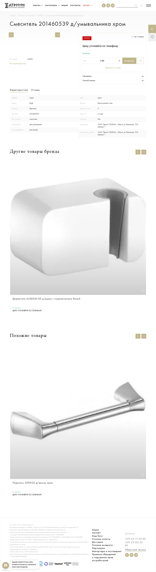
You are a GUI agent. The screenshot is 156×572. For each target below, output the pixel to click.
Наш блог (97, 536)
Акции (95, 529)
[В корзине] (152, 29)
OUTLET (96, 533)
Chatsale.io (5, 570)
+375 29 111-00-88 (135, 539)
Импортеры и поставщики (107, 551)
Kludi (31, 103)
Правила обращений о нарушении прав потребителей (104, 557)
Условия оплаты (101, 539)
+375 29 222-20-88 (134, 544)
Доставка (97, 542)
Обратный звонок (135, 549)
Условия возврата (102, 545)
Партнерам (98, 548)
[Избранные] (152, 37)
